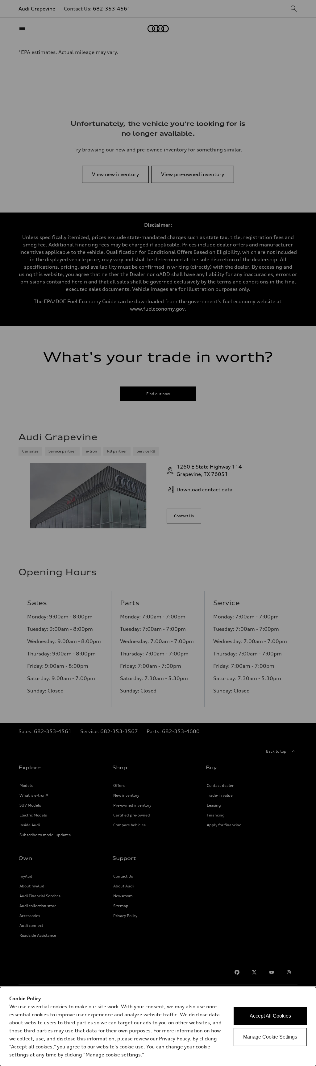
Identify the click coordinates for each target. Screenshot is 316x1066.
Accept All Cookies (270, 1015)
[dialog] (158, 1026)
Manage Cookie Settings (270, 1036)
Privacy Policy (174, 1038)
